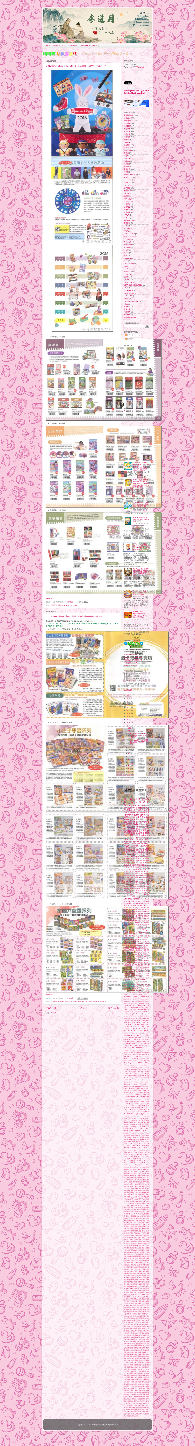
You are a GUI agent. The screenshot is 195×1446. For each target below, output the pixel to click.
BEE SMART (127, 988)
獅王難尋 (141, 1318)
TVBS (147, 939)
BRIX (133, 990)
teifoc (126, 304)
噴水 (127, 1214)
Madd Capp (134, 1086)
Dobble (147, 1014)
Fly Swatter (142, 1028)
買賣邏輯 (140, 1377)
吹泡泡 (147, 1207)
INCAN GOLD (128, 1058)
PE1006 (126, 1103)
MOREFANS (136, 899)
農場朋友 (128, 1384)
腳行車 (132, 875)
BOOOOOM (127, 990)
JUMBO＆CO (141, 1060)
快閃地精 (146, 1258)
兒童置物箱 (138, 948)
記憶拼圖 (144, 1367)
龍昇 (144, 875)
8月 (129, 753)
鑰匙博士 (142, 1394)
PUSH (125, 1109)
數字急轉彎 (133, 963)
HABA (147, 927)
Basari (137, 990)
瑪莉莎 (60, 605)
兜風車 (134, 1194)
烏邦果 (137, 965)
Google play (145, 1041)
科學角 (126, 819)
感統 (130, 958)
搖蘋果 (146, 1277)
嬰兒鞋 (127, 1233)
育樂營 (140, 863)
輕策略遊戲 (128, 833)
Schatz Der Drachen (143, 1133)
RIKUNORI (146, 1118)
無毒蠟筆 (142, 965)
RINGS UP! (127, 1120)
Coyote (126, 1005)
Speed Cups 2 (136, 1137)
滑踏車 (129, 916)
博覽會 (141, 882)
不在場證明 (129, 1182)
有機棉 (132, 888)
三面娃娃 (134, 1180)
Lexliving (147, 1080)
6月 (129, 759)
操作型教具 (128, 150)
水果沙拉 (138, 1297)
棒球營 (127, 1292)
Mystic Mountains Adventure (140, 937)
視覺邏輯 (129, 1367)
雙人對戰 (145, 971)
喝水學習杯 (138, 1211)
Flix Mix (132, 1028)
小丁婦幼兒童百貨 (139, 1239)
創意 (137, 950)
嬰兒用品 (142, 1231)
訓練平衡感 (139, 867)
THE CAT (133, 1143)
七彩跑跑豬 (139, 1177)
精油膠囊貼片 (133, 918)
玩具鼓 (139, 1322)
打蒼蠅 (145, 1265)
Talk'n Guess (127, 1150)
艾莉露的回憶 (141, 1354)
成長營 (134, 871)
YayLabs (145, 819)
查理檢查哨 (135, 1290)
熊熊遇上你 (143, 1311)
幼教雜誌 (126, 1252)
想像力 (136, 1260)
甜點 (132, 1326)
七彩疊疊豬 (133, 1177)
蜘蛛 (148, 1358)
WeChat (126, 1165)
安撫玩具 (137, 1235)
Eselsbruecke (137, 1020)
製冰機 (138, 969)
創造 (140, 950)
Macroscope (127, 1086)
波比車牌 (135, 1301)
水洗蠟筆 (137, 888)
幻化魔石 (132, 1248)
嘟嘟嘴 (126, 139)
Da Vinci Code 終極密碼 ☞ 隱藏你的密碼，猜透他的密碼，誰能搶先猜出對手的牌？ (141, 571)
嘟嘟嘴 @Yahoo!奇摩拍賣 (133, 660)
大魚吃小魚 (135, 1222)
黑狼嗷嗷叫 (127, 1414)
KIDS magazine (137, 897)
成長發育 (129, 1262)
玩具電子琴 (134, 1322)
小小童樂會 (133, 1241)
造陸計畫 (126, 1388)
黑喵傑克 (146, 1411)
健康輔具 (127, 306)
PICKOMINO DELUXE (130, 1107)
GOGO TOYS (129, 282)
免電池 (135, 846)
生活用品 (144, 1326)
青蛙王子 (141, 1401)
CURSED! (127, 999)
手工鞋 (146, 1262)
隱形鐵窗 (142, 1399)
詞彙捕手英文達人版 (143, 1369)
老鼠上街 (132, 1352)
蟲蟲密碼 (133, 1362)
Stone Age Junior (134, 1139)
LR (144, 1075)
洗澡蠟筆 (134, 1303)
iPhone (130, 944)
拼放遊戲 (134, 1271)
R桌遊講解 (140, 1122)
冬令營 (139, 854)
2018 (129, 716)
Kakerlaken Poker (136, 1069)
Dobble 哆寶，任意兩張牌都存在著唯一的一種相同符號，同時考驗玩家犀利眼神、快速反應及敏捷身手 (141, 483)
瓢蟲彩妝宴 (127, 1326)
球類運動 (146, 831)
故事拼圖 (54, 1001)
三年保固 (132, 946)
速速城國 (146, 1386)
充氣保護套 (129, 882)
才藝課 (147, 958)
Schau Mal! (127, 1135)
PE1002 (126, 1101)
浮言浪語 (133, 1305)
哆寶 (135, 1209)
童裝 (144, 1339)
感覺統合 (81, 1001)
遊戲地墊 (139, 1388)
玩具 (125, 835)
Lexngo (126, 1082)
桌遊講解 (127, 118)
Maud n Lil (141, 1086)
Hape (126, 261)
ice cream (127, 880)
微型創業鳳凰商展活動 (132, 886)
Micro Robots (141, 1088)
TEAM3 (126, 1143)
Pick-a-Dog (134, 1114)
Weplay (126, 156)
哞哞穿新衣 (146, 1209)
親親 (125, 255)
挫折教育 (129, 1273)
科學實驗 (135, 1337)
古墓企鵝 (134, 1207)
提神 (127, 914)
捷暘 (139, 1273)
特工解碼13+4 (145, 1314)
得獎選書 (138, 1254)
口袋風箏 (129, 1207)
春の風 (126, 1286)
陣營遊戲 (131, 924)
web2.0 (134, 1175)
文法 (128, 1284)
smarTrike (138, 880)
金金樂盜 (141, 1392)
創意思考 (132, 1199)
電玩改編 (130, 1401)
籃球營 (147, 1341)
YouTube (126, 1167)
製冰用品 (147, 1365)
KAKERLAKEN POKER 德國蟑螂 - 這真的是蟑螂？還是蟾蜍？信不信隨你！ (141, 614)
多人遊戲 (142, 1218)
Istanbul (134, 1060)
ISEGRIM (136, 1058)
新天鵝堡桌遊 (128, 115)
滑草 (142, 1307)
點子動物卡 (134, 1414)
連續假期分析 (133, 1388)
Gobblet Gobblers (135, 1041)
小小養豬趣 (139, 1241)
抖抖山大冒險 (128, 961)
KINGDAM (127, 933)
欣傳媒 (132, 1292)
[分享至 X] (83, 602)
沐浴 (141, 1299)
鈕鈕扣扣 (147, 1392)
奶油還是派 (129, 1226)
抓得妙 (127, 1267)
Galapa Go (138, 1037)
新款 (131, 1284)
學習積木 (146, 854)
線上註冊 (145, 1345)
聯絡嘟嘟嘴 (73, 45)
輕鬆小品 (139, 892)
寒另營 (134, 1237)
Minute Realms (132, 1090)
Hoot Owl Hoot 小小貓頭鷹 (139, 1054)
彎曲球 (129, 1254)
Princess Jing (128, 1116)
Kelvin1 (146, 837)
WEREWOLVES (137, 1158)
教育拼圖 (61, 1001)
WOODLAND (145, 1158)
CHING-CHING (129, 234)
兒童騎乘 (145, 948)
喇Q (137, 863)
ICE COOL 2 (139, 1056)
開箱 (140, 922)
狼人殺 (135, 1316)
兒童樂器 (141, 905)
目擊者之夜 (129, 1331)
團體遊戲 (134, 1216)
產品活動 (127, 131)
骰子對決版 (135, 1407)
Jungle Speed (132, 1063)
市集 (140, 1245)
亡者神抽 (147, 1184)
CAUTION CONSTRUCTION (141, 994)
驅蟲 (142, 924)
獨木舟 (146, 1318)
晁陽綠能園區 (132, 1286)
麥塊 (125, 1411)
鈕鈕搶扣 (126, 1394)
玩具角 (142, 815)
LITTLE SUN (142, 933)
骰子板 (140, 1407)
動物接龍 (135, 1201)
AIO (143, 977)
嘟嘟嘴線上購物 (59, 45)
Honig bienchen (145, 1052)
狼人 (125, 1316)
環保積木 (147, 1324)
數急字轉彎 (141, 1282)
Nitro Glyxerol (133, 1094)
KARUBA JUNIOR (143, 1063)
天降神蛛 (147, 1222)
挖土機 (147, 1271)
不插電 (135, 1182)
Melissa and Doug (70, 605)
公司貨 (143, 1194)
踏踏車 (129, 892)
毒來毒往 (129, 1297)
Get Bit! (126, 1041)
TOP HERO (136, 1145)
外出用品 (132, 1218)
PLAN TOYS (128, 296)
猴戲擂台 (133, 1318)
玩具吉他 (134, 1320)
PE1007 (131, 1103)
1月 (129, 774)
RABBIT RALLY (137, 1118)
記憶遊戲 (127, 212)
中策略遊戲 (137, 1184)
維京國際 (134, 1345)
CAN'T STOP (128, 994)
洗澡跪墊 (140, 1303)
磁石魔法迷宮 (138, 1335)
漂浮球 (128, 1309)
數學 (145, 914)
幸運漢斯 (126, 1248)
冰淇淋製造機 (130, 907)
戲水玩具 (127, 209)
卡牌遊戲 (126, 863)
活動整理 (141, 833)
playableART (143, 903)
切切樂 (146, 1197)
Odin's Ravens (131, 1099)
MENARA (136, 1084)
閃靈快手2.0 (132, 1396)
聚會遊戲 (133, 969)
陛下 (139, 1399)
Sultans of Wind (144, 1139)
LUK (125, 878)
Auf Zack (139, 986)
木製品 (127, 1288)
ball (140, 1167)
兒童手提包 (138, 1192)
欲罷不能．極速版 (144, 1292)
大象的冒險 (129, 1222)
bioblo (143, 1167)
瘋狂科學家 (138, 1328)
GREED (126, 1037)
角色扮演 (136, 835)
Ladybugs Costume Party (142, 1077)
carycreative (127, 903)
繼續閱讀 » (49, 598)
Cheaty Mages (132, 1003)
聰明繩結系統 (131, 841)
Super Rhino (133, 939)
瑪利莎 (140, 916)
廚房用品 (137, 1252)
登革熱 (143, 1328)
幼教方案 (127, 134)
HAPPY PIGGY (144, 1045)
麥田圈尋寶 (141, 1411)
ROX (133, 1120)
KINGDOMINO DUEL (141, 1065)
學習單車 (144, 1233)
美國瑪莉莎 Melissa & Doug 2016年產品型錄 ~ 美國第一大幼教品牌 (76, 66)
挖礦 (125, 1273)
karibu (132, 880)
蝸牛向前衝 (142, 1360)
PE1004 (142, 1101)
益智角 (136, 815)
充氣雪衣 (138, 829)
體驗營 (141, 875)
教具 (125, 829)
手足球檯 (130, 1265)
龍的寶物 (129, 1416)
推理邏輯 (140, 961)
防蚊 (143, 922)
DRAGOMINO (133, 1009)
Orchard (138, 1099)
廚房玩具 (133, 956)
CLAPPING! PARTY (130, 997)
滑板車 (143, 888)
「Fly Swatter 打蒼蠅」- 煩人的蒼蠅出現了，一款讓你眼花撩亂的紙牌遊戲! (141, 546)
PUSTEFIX (133, 1109)
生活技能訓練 (137, 1326)
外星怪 (138, 1218)
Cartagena (141, 1001)
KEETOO (126, 1065)
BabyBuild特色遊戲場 (89, 45)
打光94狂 (135, 1265)
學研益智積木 (137, 1233)
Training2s (127, 242)
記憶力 (128, 971)
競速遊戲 (140, 844)
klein (148, 1169)
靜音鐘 (135, 1403)
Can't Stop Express (143, 999)
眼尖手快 (140, 1331)
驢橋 (130, 1407)
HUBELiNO (128, 258)
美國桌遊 (142, 1348)
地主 (145, 1216)
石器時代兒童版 (132, 1333)
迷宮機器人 (146, 1384)
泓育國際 (143, 822)
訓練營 (136, 875)
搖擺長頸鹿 (135, 1277)
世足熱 (131, 1184)
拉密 (134, 1269)
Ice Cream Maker (143, 931)
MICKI (129, 878)
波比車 (134, 873)
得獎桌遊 (127, 852)
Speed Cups (127, 1137)
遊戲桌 (145, 1388)
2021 (129, 707)
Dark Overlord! (142, 1011)
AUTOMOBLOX (137, 980)
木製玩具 (141, 858)
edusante (126, 1169)
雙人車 (147, 1399)
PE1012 (126, 1105)
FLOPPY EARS (129, 1026)
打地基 (141, 1265)
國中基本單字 (135, 1214)
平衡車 (143, 1245)
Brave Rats (146, 992)
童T (141, 1339)
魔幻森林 (137, 1409)
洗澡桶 (130, 1303)
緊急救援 (140, 1345)
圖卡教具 (96, 1001)
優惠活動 (127, 137)
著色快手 (146, 1356)
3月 (129, 768)
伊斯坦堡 (147, 1186)
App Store (133, 984)
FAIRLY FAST (141, 1022)
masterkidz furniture (131, 301)
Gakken (131, 1037)
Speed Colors (145, 1135)
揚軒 (132, 837)
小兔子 (127, 1241)
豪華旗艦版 (127, 1375)
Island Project (128, 1060)
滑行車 (146, 1307)
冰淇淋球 (136, 882)
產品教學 (127, 129)
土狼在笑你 (140, 1216)
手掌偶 (137, 958)
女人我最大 (143, 1224)
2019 (129, 713)
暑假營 (143, 871)
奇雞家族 (137, 1224)
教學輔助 (132, 812)
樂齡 (148, 914)
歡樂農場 (133, 1294)
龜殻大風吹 (135, 1416)
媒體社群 (144, 1228)
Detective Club (140, 1014)
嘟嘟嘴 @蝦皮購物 (130, 665)
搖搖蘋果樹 (129, 1277)
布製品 (144, 884)
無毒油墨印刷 (131, 1311)
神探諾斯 (130, 1337)
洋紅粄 (126, 1303)
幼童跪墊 (132, 1252)
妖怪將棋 (144, 1226)
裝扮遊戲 (141, 1365)
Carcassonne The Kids (130, 1001)
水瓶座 (143, 1297)
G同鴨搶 (133, 1043)
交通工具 (129, 846)
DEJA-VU (144, 1005)
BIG (129, 848)
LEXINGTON (128, 899)
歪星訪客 (142, 1294)
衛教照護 (136, 1365)
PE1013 (132, 1105)
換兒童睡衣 (145, 1275)
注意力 (147, 1301)
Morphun (127, 937)
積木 (140, 831)
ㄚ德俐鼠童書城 (140, 1175)
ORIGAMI (138, 1097)
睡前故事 (145, 1331)
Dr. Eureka (146, 1016)
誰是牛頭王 (127, 1371)
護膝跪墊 (147, 1373)
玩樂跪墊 (144, 1322)
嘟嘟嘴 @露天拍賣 (130, 663)
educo (147, 1167)
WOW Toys (128, 177)
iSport (144, 1169)
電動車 (126, 1401)
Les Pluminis (128, 290)
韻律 (138, 924)
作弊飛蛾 (132, 1188)
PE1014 (138, 1105)
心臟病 (139, 1256)
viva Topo (129, 1175)
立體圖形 (132, 1339)
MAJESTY (142, 1082)
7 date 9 (134, 977)
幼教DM (127, 126)
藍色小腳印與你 (132, 1358)
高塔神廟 (145, 1407)
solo (141, 944)
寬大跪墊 (138, 1237)
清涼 (135, 1307)
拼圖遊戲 (129, 1271)
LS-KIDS (132, 856)
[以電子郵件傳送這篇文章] (78, 602)
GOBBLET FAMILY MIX (131, 1035)
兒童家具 (127, 948)
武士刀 (138, 1294)
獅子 (137, 1318)
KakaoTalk (146, 1067)
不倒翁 (145, 1180)
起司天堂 (145, 1377)
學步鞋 (131, 1233)
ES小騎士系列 (137, 1018)
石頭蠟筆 (145, 967)
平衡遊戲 (127, 956)
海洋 (146, 1305)
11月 (130, 731)
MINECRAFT (145, 1084)
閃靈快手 (136, 922)
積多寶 (145, 1337)
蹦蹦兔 (141, 1379)
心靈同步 (144, 1256)
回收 (129, 1214)
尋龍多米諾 (130, 1239)
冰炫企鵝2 (141, 1197)
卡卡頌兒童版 (143, 1203)
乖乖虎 (142, 1184)
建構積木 (127, 188)
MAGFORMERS (130, 293)
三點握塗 (140, 1180)
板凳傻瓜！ (129, 1290)
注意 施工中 (142, 1301)
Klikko (147, 1071)
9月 (129, 750)
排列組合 (143, 1273)
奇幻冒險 (126, 1224)
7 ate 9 (129, 977)
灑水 (131, 1309)
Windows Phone (133, 1165)
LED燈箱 (134, 933)
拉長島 (138, 1269)
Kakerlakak (127, 1069)
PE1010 (147, 1103)
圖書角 (127, 822)
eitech (126, 298)
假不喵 (138, 1190)
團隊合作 (128, 1216)
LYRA (126, 288)
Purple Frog (128, 228)
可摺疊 (139, 1207)
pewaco (127, 180)
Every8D (143, 1020)
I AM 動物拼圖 (129, 263)
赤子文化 (127, 922)
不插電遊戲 (139, 802)
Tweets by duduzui (130, 411)
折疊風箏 (130, 1269)
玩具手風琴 (141, 1320)
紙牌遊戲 (127, 831)
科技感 (141, 1337)
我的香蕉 (141, 1262)
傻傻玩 (147, 946)
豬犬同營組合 (140, 1375)
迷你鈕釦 (140, 1384)
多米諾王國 (129, 952)
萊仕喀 (140, 890)
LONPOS (140, 1075)
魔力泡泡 (128, 1409)
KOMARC (131, 1067)
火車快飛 (135, 1309)
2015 (129, 725)
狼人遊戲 (139, 1316)
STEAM (126, 844)
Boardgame (128, 121)
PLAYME (127, 239)
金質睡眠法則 (135, 1392)
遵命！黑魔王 (135, 1390)
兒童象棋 (129, 1194)
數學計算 (140, 963)
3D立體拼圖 (131, 975)
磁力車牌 (126, 1335)
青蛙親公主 (129, 1403)
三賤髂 (130, 1180)
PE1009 (142, 1103)
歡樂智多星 (127, 1294)
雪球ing (126, 147)
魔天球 (133, 1409)
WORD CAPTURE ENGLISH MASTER (136, 1162)
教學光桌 (127, 309)
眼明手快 (139, 967)
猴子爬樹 (145, 1316)
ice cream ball (129, 220)
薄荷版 (126, 1358)
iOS (148, 941)
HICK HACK (138, 1050)
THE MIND (141, 939)
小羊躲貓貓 (134, 1243)
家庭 (141, 1235)
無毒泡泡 (137, 1311)
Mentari (126, 266)
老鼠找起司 (138, 1352)
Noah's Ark (140, 1094)
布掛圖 (140, 884)
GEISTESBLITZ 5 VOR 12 (136, 1033)
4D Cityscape (139, 975)
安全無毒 (133, 909)
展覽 (143, 909)
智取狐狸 (142, 1286)
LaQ (125, 185)
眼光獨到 (134, 1331)
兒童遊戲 (133, 854)
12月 (130, 728)
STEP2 (126, 193)
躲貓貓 (145, 1379)
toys (148, 1173)
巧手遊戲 (133, 844)
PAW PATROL (145, 1099)
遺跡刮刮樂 (142, 1390)
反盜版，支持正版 (140, 1205)
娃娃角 (138, 817)
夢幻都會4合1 (128, 1220)
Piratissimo (146, 1114)
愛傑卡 (141, 1260)
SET (143, 1124)
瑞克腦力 (127, 312)
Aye (144, 986)
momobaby (127, 1173)
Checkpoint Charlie (143, 1003)
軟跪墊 (133, 1382)
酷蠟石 (126, 166)
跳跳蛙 (136, 1379)
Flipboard (126, 1028)
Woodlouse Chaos (144, 1165)
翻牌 (146, 1350)
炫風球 (140, 1309)
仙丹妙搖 (141, 1186)
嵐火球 (126, 1245)
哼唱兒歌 (126, 1211)
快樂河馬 (141, 1258)
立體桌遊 (137, 1339)
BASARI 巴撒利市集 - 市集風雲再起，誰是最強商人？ (141, 519)
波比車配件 (127, 965)
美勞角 (132, 819)
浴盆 (138, 1305)
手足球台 (142, 958)
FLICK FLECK (144, 1024)
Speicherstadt (145, 1137)
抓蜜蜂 (131, 1267)
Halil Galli (130, 1052)
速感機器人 (141, 1386)
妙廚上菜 (129, 1228)
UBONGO (127, 941)
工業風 (130, 1245)
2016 (129, 722)
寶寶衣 (135, 954)
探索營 (138, 871)
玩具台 (130, 1320)
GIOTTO (127, 280)
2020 (129, 710)
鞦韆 (144, 1403)
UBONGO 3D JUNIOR (143, 1154)
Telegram (134, 1150)
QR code (147, 1116)
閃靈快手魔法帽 (140, 1396)
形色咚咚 (145, 956)
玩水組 (134, 967)
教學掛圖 (142, 1279)
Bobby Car (146, 863)
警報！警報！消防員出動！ (136, 1373)
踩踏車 (134, 892)
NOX (148, 1092)
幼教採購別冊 (140, 1250)
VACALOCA (127, 1156)
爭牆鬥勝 (134, 1314)
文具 (125, 1284)
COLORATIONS (144, 997)
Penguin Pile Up (144, 1111)
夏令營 (133, 850)
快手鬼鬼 (135, 1258)
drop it (139, 941)
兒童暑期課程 (145, 861)
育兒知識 (144, 1352)
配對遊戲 (127, 315)
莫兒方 (126, 253)
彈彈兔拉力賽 (144, 1252)
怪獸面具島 (127, 1260)
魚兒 (141, 1409)
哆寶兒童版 (140, 1209)
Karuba (144, 1069)
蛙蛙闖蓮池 (143, 1358)
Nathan (126, 1094)
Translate (140, 67)
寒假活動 (139, 850)
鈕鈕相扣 (132, 1394)
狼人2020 (129, 1316)
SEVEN (147, 1124)
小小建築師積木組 (135, 865)
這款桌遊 (134, 1386)
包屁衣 (147, 1201)
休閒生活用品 (128, 201)
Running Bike (132, 1122)
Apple (138, 984)
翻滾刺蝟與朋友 (140, 1350)
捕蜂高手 (135, 1273)
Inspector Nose (144, 1058)
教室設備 (127, 963)
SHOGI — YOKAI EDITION (141, 1126)
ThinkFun (136, 1152)
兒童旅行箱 (134, 905)
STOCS (126, 839)
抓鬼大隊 (136, 1267)
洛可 (144, 1303)
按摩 (144, 1271)
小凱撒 (126, 172)
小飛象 (140, 954)
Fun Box (130, 1031)
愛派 (125, 1262)
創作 (134, 950)
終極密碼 (126, 1343)
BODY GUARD (145, 988)
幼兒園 (142, 1248)
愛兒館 (145, 1260)
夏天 (128, 1218)
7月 (129, 756)
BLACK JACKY (136, 988)
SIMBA (126, 939)
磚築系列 (145, 1335)
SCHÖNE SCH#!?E (135, 1124)
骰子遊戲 (130, 895)
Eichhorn (144, 1018)
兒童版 (132, 948)
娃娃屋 (131, 954)
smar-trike (133, 1173)
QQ (142, 1116)
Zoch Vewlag (134, 1167)
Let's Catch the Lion (138, 1080)
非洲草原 (139, 1403)
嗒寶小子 (144, 1211)
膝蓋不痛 (129, 1354)
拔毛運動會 (143, 1269)
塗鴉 (125, 1218)
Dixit (148, 895)
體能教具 (127, 169)
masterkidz (128, 245)
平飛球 (147, 1245)
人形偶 (129, 1186)
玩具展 (143, 873)
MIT (132, 878)
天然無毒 (141, 1222)
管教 (138, 1341)
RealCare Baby (140, 1120)
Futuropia (136, 1031)
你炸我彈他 (145, 1188)
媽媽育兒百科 (131, 1231)
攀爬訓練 (146, 961)
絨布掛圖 (143, 1343)
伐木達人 (126, 1188)
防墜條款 (129, 1399)
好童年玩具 (128, 271)
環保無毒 (141, 1324)
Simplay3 (138, 901)
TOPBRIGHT (145, 1145)
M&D (141, 935)
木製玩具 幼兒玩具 (140, 1288)
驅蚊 (127, 1407)
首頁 (82, 1008)
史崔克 (129, 871)
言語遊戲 (140, 920)
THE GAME (141, 1143)
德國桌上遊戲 (131, 810)
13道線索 (146, 973)
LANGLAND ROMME (131, 1073)
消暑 (129, 1307)
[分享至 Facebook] (85, 602)
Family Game (145, 1026)
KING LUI (132, 1065)
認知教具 (103, 1001)
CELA (135, 895)
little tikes (127, 269)
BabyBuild (127, 927)
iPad (125, 944)
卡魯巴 (144, 950)
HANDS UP (128, 1045)
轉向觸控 (139, 971)
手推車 (146, 912)
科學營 (126, 890)
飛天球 (126, 1405)
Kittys (135, 1071)
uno (125, 1175)
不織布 (137, 946)
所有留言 (130, 339)
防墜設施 (134, 1399)
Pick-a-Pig (140, 1114)
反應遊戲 (126, 865)
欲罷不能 (136, 1292)
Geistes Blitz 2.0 (128, 1039)
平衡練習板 (145, 954)
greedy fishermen (138, 1169)
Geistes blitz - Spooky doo (141, 1039)
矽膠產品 (145, 916)
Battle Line (142, 990)
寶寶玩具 (144, 1237)
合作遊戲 (142, 846)
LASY (147, 897)
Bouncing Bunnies (137, 992)
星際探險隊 (146, 1284)
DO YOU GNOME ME (134, 1007)
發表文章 (130, 335)
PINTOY (139, 1107)
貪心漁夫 (134, 1377)
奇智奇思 (132, 1224)
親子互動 (143, 969)
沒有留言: (70, 602)
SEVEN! (126, 1126)
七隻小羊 (145, 1177)
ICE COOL (132, 1056)
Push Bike (136, 1116)
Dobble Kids (127, 1016)
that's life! (143, 1173)
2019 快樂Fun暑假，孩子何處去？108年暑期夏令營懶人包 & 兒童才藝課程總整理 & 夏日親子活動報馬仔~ (141, 466)
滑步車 (138, 873)
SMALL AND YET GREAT (131, 1128)
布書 (146, 909)
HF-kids (132, 1050)
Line (137, 935)
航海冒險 (134, 1354)
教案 (136, 914)
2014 (129, 778)
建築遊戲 (131, 912)
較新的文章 (51, 1008)
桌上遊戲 (127, 123)
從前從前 (144, 1254)
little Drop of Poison (130, 1171)
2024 (129, 699)
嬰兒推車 (130, 884)
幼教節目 (146, 1250)
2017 (129, 719)
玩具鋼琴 (128, 967)
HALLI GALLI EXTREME (142, 1043)
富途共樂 (129, 1237)
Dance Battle (134, 1011)
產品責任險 (128, 191)
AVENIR (144, 980)
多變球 (147, 1218)
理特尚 (67, 1001)
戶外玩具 (140, 912)
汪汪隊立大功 (136, 1299)
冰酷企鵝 (130, 950)
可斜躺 (143, 1207)
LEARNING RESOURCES (133, 285)
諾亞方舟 (144, 1371)
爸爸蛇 (139, 1314)
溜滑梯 (139, 1307)
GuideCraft (127, 1043)
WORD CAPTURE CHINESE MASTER (136, 1160)
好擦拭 (134, 1226)
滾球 (132, 965)
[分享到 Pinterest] (87, 602)
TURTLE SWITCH (129, 1148)
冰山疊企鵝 (134, 1197)
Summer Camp (140, 848)
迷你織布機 (134, 1384)
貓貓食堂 (146, 1375)
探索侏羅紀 (127, 1275)
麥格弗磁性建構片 (130, 317)
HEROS (126, 897)
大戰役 (140, 1220)
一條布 (127, 1177)
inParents (139, 837)
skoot (144, 869)
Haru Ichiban (137, 1052)
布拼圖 (135, 884)
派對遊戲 (146, 829)
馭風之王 (142, 1405)
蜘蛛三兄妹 (127, 1360)
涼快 (132, 1307)
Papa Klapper (136, 1111)
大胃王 (144, 1220)
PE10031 (136, 1101)
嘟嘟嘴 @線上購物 (130, 655)
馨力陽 (134, 833)
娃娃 (140, 1228)
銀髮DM (137, 1394)
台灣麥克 (127, 247)
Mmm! (139, 1090)
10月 (130, 747)
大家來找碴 (135, 1220)
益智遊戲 (131, 867)
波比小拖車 (130, 1301)
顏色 (130, 973)
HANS (135, 1045)
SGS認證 (131, 1126)
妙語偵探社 (135, 1228)
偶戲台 (126, 1192)
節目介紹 (142, 1341)
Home (47, 45)
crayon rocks (128, 158)
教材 (130, 824)
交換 (125, 1186)
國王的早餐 (142, 1214)
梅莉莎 (141, 1290)
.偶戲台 (134, 973)
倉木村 (134, 1190)
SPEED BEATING (141, 1131)
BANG (147, 986)
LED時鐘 (134, 1075)
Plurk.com (143, 453)
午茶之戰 (126, 1203)
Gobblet (140, 927)
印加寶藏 (132, 1205)
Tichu (141, 1152)
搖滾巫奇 (141, 1277)
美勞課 (130, 1348)
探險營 (135, 961)
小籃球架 (128, 1243)
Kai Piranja (138, 1067)
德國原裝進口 (144, 886)
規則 (125, 1367)
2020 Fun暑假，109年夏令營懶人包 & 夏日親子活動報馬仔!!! (141, 504)
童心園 (126, 153)
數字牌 (135, 1282)
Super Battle (127, 1141)
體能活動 (131, 829)
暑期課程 (134, 858)
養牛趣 (138, 1405)
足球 (131, 922)
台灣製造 (127, 204)
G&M (141, 1031)
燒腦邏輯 (129, 1314)
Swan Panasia (145, 1141)
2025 (129, 696)
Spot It (126, 1139)
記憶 (140, 1367)
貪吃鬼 (130, 1377)
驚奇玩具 (127, 182)
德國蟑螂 (134, 1256)
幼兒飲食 (133, 1250)
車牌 (148, 1379)
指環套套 (140, 1271)
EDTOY (126, 277)
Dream (126, 1018)
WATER (130, 1158)
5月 (129, 762)
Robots (147, 1120)
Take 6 (137, 1148)
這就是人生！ (128, 1386)
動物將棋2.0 (129, 1201)
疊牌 (127, 1328)
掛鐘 (148, 1273)
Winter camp (145, 878)
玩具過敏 (128, 1322)
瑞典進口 (136, 1324)
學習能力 (131, 1235)
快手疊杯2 (130, 1258)
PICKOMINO (145, 1105)
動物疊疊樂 (142, 1201)
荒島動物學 (141, 1356)
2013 (129, 781)
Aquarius (126, 986)
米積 (130, 890)
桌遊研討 (128, 873)
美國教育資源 (136, 1348)
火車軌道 (134, 916)
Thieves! (130, 1152)
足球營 (132, 1379)
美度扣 (126, 164)
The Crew (140, 1150)
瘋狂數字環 (131, 1328)
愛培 (148, 1260)
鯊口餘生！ (146, 1409)
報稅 (148, 1216)
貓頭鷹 (126, 1377)
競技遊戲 (134, 1341)
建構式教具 (128, 199)
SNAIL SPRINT (131, 1131)
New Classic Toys (130, 236)
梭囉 (144, 1290)
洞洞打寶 (128, 1305)
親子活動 (139, 841)
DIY (134, 927)
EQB (125, 226)
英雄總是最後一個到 (131, 1356)
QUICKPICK (127, 1118)
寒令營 (138, 856)
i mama (144, 941)
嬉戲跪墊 (137, 1231)
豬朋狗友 (133, 1375)
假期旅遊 (142, 946)
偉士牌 (142, 1190)
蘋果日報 (145, 890)
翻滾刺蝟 (133, 1350)
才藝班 (130, 835)
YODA (126, 218)
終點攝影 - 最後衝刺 (135, 1343)
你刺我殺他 (138, 1188)
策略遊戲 (127, 223)
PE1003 (131, 1101)
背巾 (148, 1352)
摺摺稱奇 (131, 1279)
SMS (125, 1131)
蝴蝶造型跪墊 (134, 1360)
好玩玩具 (138, 1226)
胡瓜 (125, 1354)
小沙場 (145, 1241)
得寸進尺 (133, 1254)
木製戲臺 (132, 1288)
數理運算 (147, 1282)
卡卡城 (137, 1203)
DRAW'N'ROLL (142, 1009)
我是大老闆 (135, 1262)
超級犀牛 (133, 971)
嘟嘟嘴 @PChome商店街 (133, 657)
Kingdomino (130, 1071)
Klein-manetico (142, 1071)
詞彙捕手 (135, 1369)
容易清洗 (145, 1235)
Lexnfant (131, 935)
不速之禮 (139, 1182)
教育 (146, 1279)
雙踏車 (144, 892)
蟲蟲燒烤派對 (140, 1362)
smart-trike (129, 861)
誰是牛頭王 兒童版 (136, 1371)
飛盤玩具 (130, 1405)
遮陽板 (129, 1390)
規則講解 (131, 920)
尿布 (148, 1243)
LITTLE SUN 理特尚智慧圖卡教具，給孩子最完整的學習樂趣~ (74, 616)
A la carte (139, 977)
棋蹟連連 (146, 963)
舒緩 (143, 918)
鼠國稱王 (139, 1414)
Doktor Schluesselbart (137, 1016)
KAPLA (126, 215)
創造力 (137, 1199)
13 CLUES (140, 973)
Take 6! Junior (145, 1148)
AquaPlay (127, 274)
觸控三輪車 (135, 1367)
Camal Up (134, 999)
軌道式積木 (127, 1382)
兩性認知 (138, 1194)
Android (147, 924)
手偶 (133, 958)
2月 (129, 771)
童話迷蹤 (128, 1341)
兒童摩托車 (145, 1192)
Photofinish (127, 1114)
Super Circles (136, 1141)
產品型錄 (54, 605)
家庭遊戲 (139, 909)
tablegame (141, 812)
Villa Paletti (134, 1156)
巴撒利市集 (135, 1245)
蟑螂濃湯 (128, 1362)
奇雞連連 (136, 952)
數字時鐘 (130, 1282)
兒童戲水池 (131, 1192)
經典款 (139, 918)
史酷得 (146, 882)
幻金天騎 (137, 1248)
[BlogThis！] (80, 602)
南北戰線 (132, 1203)
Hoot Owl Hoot (128, 1054)
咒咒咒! (131, 1209)
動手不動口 (142, 1199)
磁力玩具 (147, 1333)
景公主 (138, 1286)
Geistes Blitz (145, 1037)
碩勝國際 (141, 1333)
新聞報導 (135, 1284)
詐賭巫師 (129, 1369)
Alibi (143, 982)
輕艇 (136, 1382)
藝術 (138, 1358)
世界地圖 (145, 1182)
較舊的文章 (113, 1008)
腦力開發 (88, 1001)
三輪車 (143, 880)
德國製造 (127, 207)
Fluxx (137, 1028)
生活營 (147, 873)
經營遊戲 (129, 1345)
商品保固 (132, 1211)
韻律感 (147, 1403)
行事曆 (131, 1365)
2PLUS (126, 975)
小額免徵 (140, 1243)
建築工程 (139, 956)
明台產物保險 (136, 852)
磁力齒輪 (132, 1335)
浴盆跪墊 (142, 1305)
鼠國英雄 (145, 1414)
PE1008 (137, 1103)
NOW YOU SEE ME (139, 1092)
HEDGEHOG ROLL (130, 1048)
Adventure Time (137, 982)
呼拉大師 (126, 1209)
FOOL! (137, 1026)
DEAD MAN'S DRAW (135, 1005)
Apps (142, 984)
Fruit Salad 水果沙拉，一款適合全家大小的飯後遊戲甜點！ (141, 592)
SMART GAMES (144, 1128)
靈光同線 (136, 1401)
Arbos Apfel (133, 986)
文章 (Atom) (55, 1013)
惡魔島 (132, 1260)
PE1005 (147, 1101)
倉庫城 (130, 1190)
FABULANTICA (132, 1022)
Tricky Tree (133, 1154)
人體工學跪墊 (135, 1186)
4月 (129, 765)
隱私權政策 (128, 690)
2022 (129, 705)
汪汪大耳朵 (129, 1299)
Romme (126, 1122)
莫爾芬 (126, 920)
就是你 (145, 1243)
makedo (127, 161)
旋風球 (141, 1284)
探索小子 (133, 1275)
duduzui (127, 142)
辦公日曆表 (141, 1382)
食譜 (134, 1405)
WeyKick (133, 941)
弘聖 (136, 912)
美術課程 (128, 1350)
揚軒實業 (138, 1275)
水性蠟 (134, 1297)
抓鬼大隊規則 (143, 1267)
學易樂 (126, 250)
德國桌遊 (134, 831)
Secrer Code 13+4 (136, 1135)
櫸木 (125, 916)
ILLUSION (146, 1056)
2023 (129, 702)
